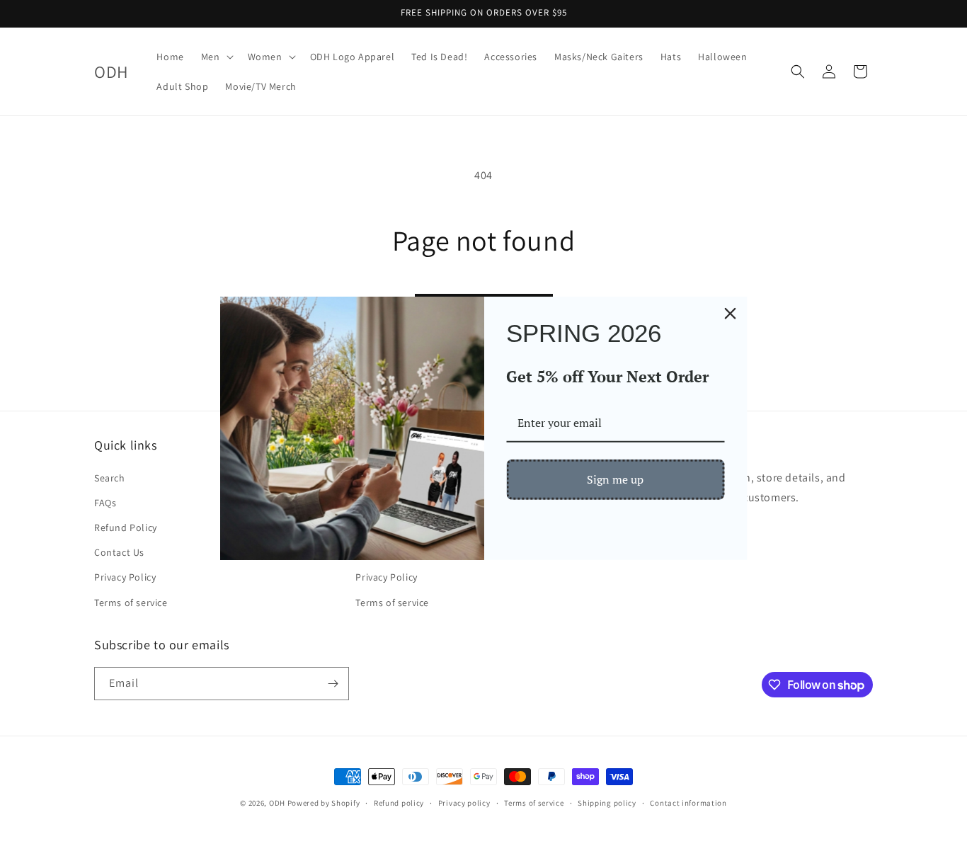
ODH (277, 803)
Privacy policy (464, 803)
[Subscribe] (332, 683)
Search (109, 478)
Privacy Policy (125, 577)
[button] (216, 57)
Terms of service (131, 602)
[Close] (731, 313)
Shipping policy (607, 803)
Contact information (688, 803)
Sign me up (615, 479)
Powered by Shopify (323, 803)
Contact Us (119, 552)
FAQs (105, 502)
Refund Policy (125, 527)
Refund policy (399, 803)
